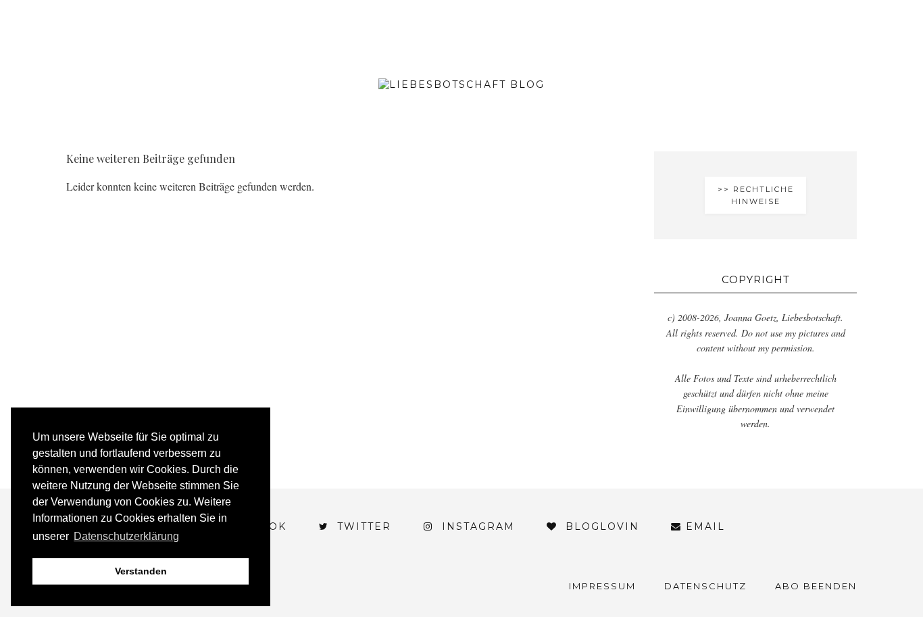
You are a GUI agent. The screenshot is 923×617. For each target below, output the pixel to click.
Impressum (602, 586)
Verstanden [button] (141, 571)
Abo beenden (816, 586)
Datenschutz (705, 586)
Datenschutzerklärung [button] (126, 536)
